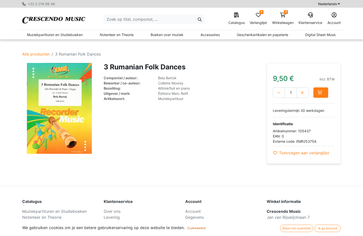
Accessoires (210, 35)
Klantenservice (310, 22)
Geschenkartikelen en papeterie (262, 35)
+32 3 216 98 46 (41, 4)
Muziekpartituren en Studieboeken (55, 35)
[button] (320, 92)
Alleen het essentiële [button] (296, 228)
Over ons (112, 211)
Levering (112, 217)
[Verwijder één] (279, 92)
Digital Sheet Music (320, 35)
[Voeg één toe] (302, 92)
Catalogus (236, 22)
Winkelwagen (283, 19)
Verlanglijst (258, 19)
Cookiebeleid (196, 228)
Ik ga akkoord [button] (327, 228)
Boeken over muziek (167, 35)
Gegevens (194, 217)
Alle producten (36, 54)
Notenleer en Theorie (117, 35)
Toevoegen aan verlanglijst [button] (304, 152)
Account (334, 22)
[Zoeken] (200, 19)
